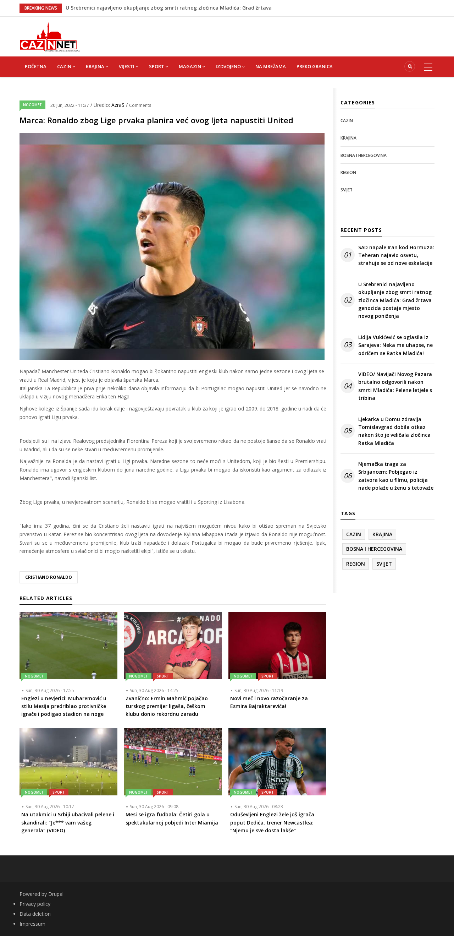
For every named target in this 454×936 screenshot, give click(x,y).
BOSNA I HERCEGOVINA (363, 155)
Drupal (55, 894)
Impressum (32, 923)
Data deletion (35, 913)
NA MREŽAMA (270, 66)
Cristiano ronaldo (48, 577)
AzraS (118, 105)
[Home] (50, 36)
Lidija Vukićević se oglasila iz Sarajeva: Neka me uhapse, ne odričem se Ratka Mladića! (395, 345)
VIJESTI (127, 66)
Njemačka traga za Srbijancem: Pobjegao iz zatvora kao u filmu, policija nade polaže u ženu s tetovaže (395, 476)
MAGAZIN (190, 66)
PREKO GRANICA (315, 66)
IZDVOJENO (229, 66)
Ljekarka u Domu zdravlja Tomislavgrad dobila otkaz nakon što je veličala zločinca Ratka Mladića (394, 431)
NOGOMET (32, 104)
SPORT (157, 66)
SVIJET (346, 190)
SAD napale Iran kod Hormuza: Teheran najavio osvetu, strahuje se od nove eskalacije (396, 255)
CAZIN (64, 66)
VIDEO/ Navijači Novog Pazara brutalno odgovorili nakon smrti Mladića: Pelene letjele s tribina (395, 386)
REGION (348, 172)
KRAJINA (95, 66)
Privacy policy (35, 903)
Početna (35, 66)
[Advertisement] (262, 33)
